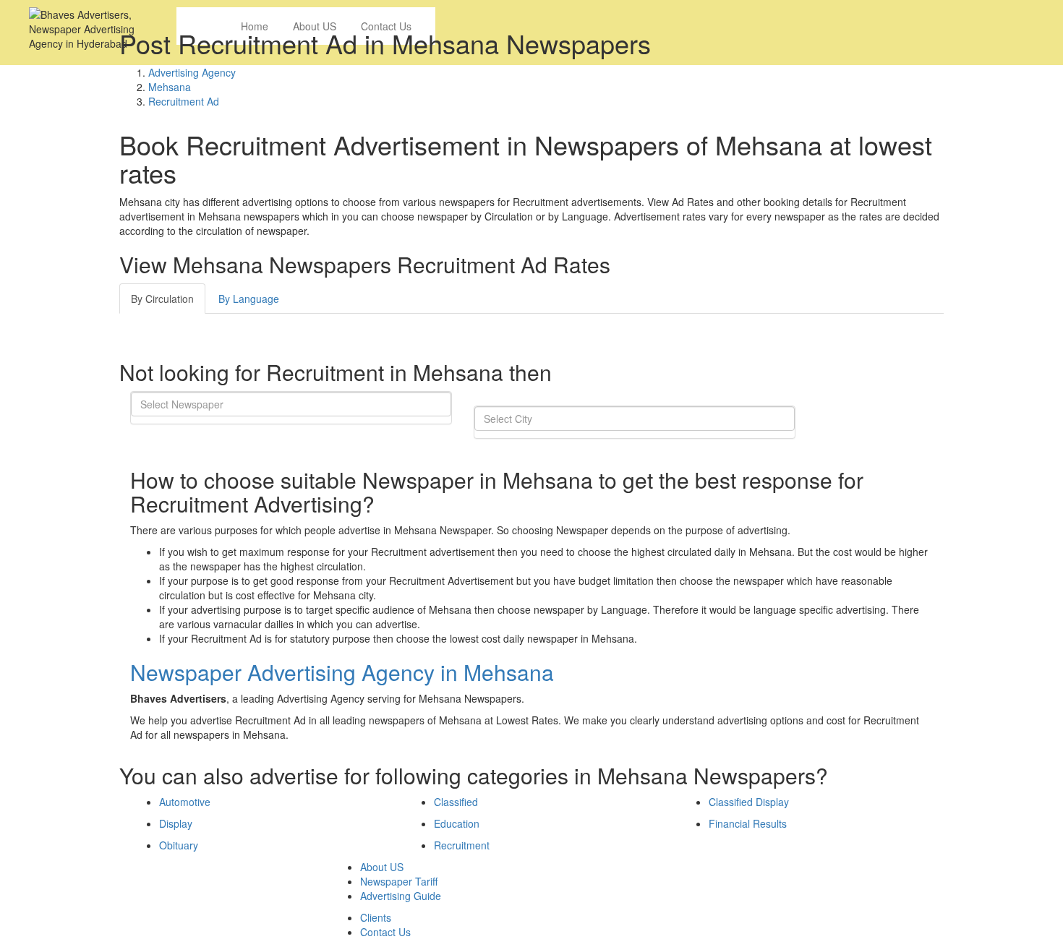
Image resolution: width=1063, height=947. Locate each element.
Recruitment (462, 845)
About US (382, 867)
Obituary (178, 845)
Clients (375, 917)
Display (175, 823)
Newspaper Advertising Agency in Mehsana (342, 671)
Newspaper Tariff (398, 881)
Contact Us (385, 932)
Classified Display (749, 801)
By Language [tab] (248, 298)
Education (456, 823)
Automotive (184, 801)
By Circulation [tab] (162, 298)
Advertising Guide (400, 895)
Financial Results (748, 823)
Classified (456, 801)
